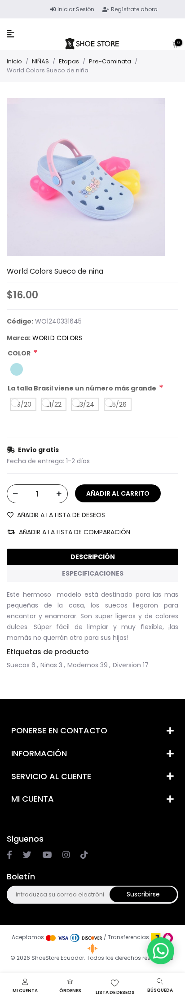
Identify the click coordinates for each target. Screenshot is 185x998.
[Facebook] (9, 854)
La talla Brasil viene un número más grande (82, 388)
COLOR (19, 353)
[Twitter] (27, 854)
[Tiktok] (84, 854)
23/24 (85, 404)
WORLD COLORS (57, 337)
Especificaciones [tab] (92, 573)
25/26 (118, 404)
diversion (127, 665)
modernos (82, 665)
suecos (18, 665)
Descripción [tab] (92, 556)
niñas (48, 665)
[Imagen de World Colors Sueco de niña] (86, 176)
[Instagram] (47, 854)
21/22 (54, 404)
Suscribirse (143, 894)
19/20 (23, 404)
